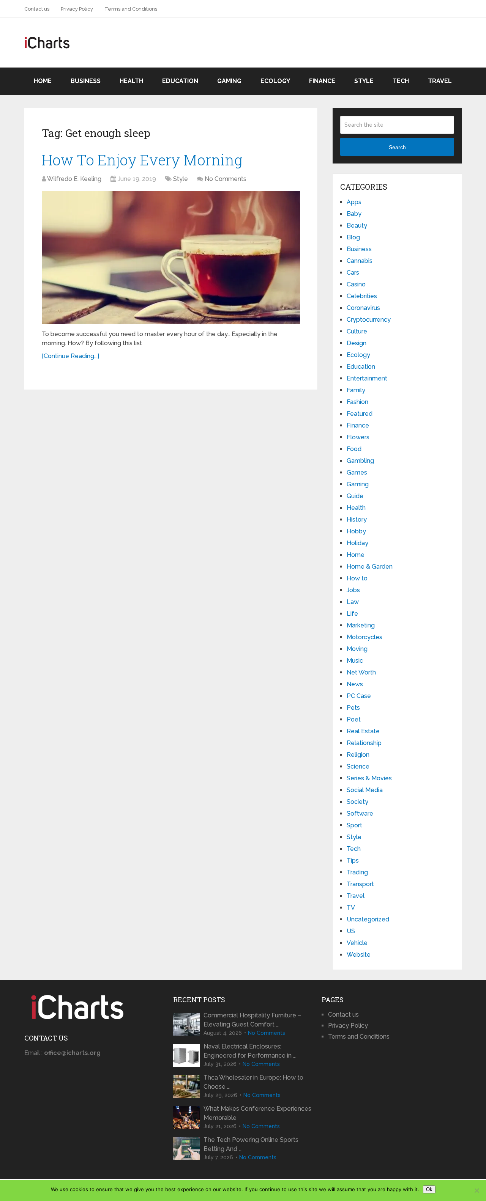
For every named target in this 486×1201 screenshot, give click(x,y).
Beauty (357, 225)
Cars (353, 272)
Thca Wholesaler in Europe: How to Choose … (253, 1082)
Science (358, 766)
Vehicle (357, 942)
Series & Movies (369, 778)
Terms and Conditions (130, 9)
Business (86, 81)
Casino (356, 284)
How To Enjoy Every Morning (142, 159)
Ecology (275, 81)
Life (352, 613)
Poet (354, 719)
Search (397, 147)
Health (131, 81)
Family (356, 390)
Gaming (229, 81)
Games (357, 472)
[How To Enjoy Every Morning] (171, 257)
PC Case (359, 696)
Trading (357, 872)
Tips (353, 860)
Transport (360, 884)
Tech (401, 81)
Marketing (361, 625)
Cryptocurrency (369, 319)
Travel (440, 81)
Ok (429, 1189)
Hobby (356, 531)
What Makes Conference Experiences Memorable (257, 1113)
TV (351, 907)
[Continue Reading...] (70, 356)
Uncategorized (368, 919)
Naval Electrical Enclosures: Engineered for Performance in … (250, 1051)
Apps (354, 202)
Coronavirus (363, 307)
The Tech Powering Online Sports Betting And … (251, 1144)
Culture (357, 331)
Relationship (364, 743)
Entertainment (367, 378)
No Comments (225, 178)
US (351, 931)
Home (43, 81)
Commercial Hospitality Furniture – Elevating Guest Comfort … (252, 1020)
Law (353, 601)
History (357, 519)
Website (359, 954)
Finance (322, 81)
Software (360, 813)
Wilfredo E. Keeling (74, 178)
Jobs (353, 590)
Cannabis (359, 260)
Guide (355, 496)
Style (364, 81)
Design (356, 343)
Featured (359, 413)
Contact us (36, 9)
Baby (354, 213)
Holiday (357, 543)
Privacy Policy (77, 9)
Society (357, 801)
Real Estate (363, 731)
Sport (354, 825)
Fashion (357, 402)
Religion (358, 754)
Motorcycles (364, 637)
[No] (476, 1190)
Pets (353, 707)
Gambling (360, 460)
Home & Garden (370, 566)
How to (357, 578)
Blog (353, 237)
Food (354, 449)
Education (180, 81)
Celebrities (362, 296)
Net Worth (361, 672)
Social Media (365, 790)
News (355, 684)
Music (355, 660)
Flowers (358, 437)
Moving (357, 648)
